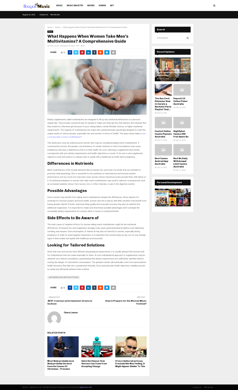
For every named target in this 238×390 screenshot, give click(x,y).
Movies (91, 5)
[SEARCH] (188, 38)
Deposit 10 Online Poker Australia (180, 101)
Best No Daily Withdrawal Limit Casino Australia (180, 162)
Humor (102, 5)
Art (112, 5)
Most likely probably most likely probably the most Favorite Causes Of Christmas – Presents (60, 365)
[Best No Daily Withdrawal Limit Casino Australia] (182, 150)
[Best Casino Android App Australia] (163, 150)
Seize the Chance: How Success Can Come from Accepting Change (94, 364)
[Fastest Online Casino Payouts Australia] (163, 122)
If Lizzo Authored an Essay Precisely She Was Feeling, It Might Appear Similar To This (130, 364)
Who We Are (55, 15)
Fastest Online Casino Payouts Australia (163, 134)
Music (59, 5)
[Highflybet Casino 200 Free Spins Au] (182, 122)
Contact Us (44, 15)
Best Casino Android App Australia (161, 161)
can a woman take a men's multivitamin (63, 277)
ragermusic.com (85, 387)
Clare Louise (54, 46)
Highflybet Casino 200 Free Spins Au (180, 134)
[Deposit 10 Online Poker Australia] (182, 89)
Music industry (75, 5)
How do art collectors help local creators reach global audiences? (172, 72)
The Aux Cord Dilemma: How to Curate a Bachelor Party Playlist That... (163, 104)
